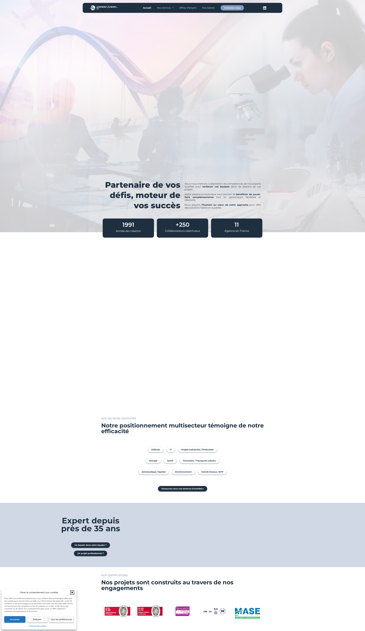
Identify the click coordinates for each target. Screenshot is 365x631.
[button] (72, 592)
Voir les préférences (61, 619)
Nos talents (208, 7)
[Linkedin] (264, 7)
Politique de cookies (37, 626)
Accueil (147, 7)
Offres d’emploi (187, 7)
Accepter (15, 619)
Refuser (37, 619)
